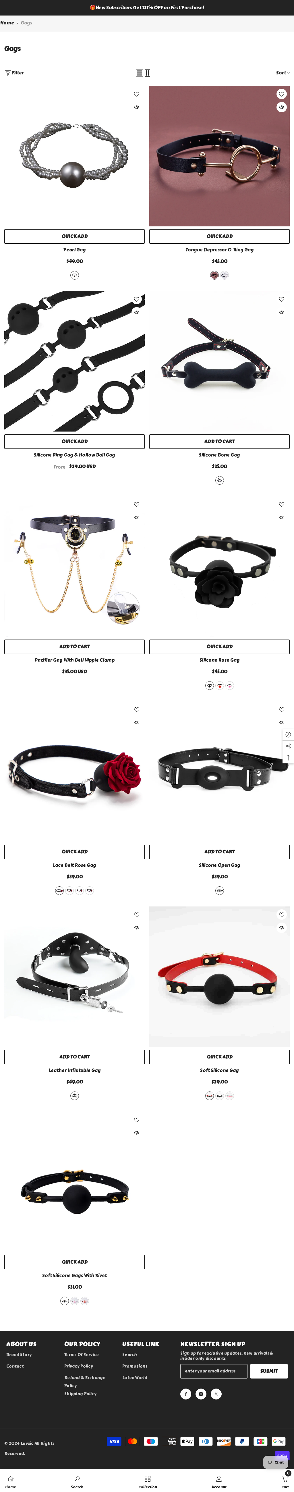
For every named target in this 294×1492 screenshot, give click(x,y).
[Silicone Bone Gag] (219, 361)
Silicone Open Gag (219, 865)
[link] (77, 1480)
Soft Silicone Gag (219, 1070)
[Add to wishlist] (136, 94)
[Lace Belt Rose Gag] (74, 771)
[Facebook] (185, 1394)
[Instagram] (201, 1394)
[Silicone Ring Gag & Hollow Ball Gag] (74, 361)
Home (7, 22)
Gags (26, 22)
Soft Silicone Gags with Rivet (74, 1275)
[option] (147, 8)
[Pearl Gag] (74, 156)
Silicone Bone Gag (219, 455)
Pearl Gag (74, 250)
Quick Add (75, 236)
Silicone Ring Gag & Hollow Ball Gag (74, 455)
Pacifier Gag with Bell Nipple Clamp (74, 660)
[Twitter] (216, 1394)
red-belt (69, 890)
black (219, 480)
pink (229, 685)
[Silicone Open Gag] (219, 771)
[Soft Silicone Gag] (219, 976)
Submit (269, 1371)
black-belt (59, 890)
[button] (139, 73)
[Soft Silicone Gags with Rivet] (74, 1182)
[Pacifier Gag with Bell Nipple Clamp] (74, 566)
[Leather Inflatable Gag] (74, 976)
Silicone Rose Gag (220, 660)
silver (224, 275)
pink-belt (79, 890)
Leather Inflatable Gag (75, 1070)
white (74, 275)
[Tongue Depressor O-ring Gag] (219, 156)
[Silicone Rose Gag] (219, 566)
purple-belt (89, 890)
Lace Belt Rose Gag (74, 865)
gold (214, 275)
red (219, 685)
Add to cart (219, 441)
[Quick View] (136, 107)
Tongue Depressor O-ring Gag (219, 250)
